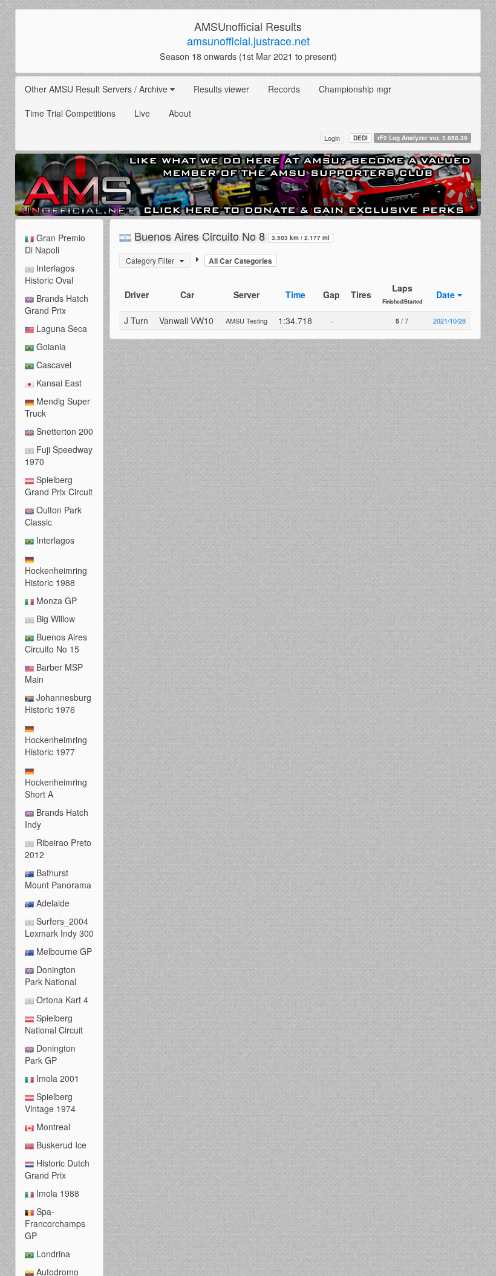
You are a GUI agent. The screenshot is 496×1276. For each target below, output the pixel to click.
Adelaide (52, 903)
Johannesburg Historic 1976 (58, 703)
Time (295, 294)
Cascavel (52, 365)
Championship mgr (355, 89)
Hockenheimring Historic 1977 (56, 746)
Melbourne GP (63, 951)
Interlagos (54, 540)
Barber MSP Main (54, 673)
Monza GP (55, 600)
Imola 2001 (56, 1078)
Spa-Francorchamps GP (55, 1223)
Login (332, 138)
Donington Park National (50, 975)
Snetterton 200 (63, 431)
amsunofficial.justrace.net (248, 40)
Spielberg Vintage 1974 (50, 1102)
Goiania (50, 346)
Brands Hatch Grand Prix (56, 304)
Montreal (52, 1127)
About (180, 113)
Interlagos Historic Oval (49, 274)
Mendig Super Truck (57, 407)
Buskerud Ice (60, 1145)
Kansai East (58, 383)
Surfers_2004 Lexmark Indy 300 (59, 927)
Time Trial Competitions (70, 113)
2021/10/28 (449, 320)
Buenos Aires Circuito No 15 (56, 643)
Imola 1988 (56, 1193)
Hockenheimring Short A (56, 788)
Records (284, 89)
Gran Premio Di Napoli (55, 244)
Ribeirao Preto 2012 (58, 848)
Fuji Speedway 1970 (59, 455)
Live (142, 113)
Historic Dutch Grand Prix (57, 1169)
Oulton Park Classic (53, 516)
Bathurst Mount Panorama (58, 879)
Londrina (52, 1254)
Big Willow (54, 619)
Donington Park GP (50, 1054)
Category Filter (153, 260)
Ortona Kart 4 (61, 1000)
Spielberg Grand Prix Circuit (59, 486)
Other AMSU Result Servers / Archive (97, 89)
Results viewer (221, 89)
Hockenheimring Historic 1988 (56, 576)
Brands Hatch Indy (56, 818)
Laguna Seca (60, 328)
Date (446, 294)
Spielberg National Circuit (54, 1024)
